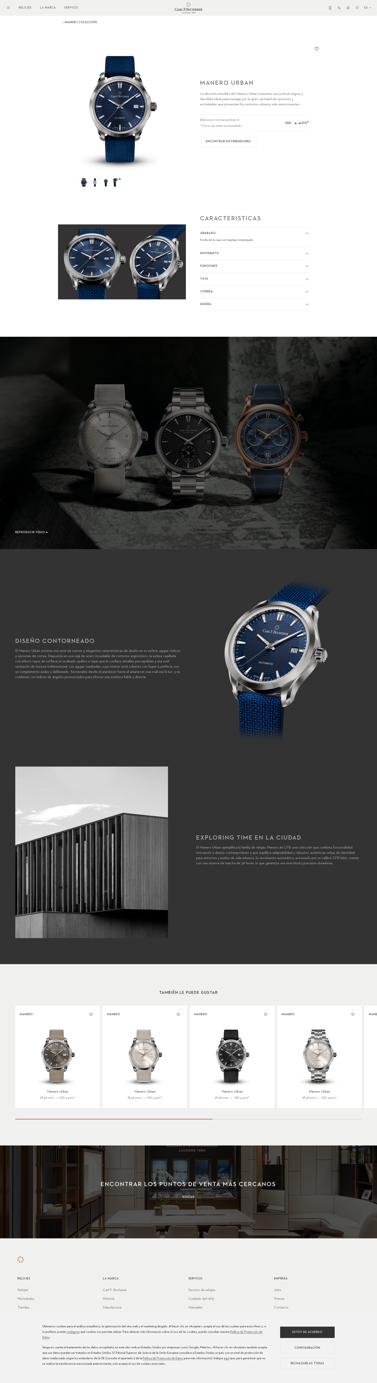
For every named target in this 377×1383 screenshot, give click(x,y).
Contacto (281, 1307)
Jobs (277, 1290)
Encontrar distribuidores (228, 141)
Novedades (25, 1299)
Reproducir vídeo (30, 532)
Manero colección (81, 22)
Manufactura (112, 1307)
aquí (226, 1358)
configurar (73, 1331)
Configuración (307, 1348)
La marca (48, 7)
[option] (122, 109)
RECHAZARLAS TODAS (307, 1363)
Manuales (195, 1307)
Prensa (279, 1299)
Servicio (71, 7)
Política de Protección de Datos (163, 1358)
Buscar (188, 1197)
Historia (108, 1299)
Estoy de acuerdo (307, 1332)
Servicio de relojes (201, 1290)
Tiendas (23, 1307)
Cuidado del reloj (201, 1299)
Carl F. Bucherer (115, 1290)
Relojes (25, 7)
